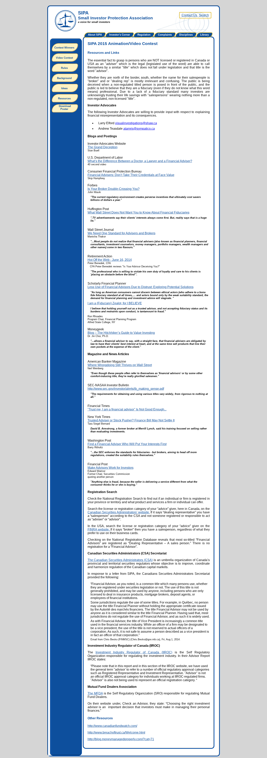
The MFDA (95, 693)
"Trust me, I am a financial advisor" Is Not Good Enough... (127, 409)
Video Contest (64, 57)
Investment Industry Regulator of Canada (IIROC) (134, 652)
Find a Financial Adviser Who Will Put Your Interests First (127, 444)
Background (64, 78)
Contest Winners (64, 47)
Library (204, 34)
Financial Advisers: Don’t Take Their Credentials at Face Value (131, 175)
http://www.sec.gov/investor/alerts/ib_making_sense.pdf (126, 388)
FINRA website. (99, 529)
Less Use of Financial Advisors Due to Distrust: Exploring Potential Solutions (141, 287)
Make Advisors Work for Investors (111, 467)
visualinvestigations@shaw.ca (136, 123)
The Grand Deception (102, 147)
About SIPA (95, 34)
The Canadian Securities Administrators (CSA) (120, 560)
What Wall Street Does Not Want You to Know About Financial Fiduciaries (138, 212)
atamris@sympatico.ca (139, 128)
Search (204, 15)
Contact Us (190, 15)
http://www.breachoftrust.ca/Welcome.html (116, 732)
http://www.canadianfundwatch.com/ (112, 725)
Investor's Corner (119, 34)
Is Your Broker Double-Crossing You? (114, 188)
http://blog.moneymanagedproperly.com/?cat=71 (121, 739)
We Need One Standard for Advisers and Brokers (121, 233)
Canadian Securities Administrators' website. (119, 512)
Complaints (165, 34)
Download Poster (65, 107)
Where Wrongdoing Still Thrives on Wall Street (120, 365)
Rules (64, 67)
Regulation (144, 34)
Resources (64, 98)
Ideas (64, 88)
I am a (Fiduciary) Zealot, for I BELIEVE (115, 303)
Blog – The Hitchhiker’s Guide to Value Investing (121, 332)
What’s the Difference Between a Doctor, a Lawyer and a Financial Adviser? (140, 161)
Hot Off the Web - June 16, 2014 (110, 259)
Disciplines (186, 34)
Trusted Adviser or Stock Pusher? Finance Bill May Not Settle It (131, 420)
